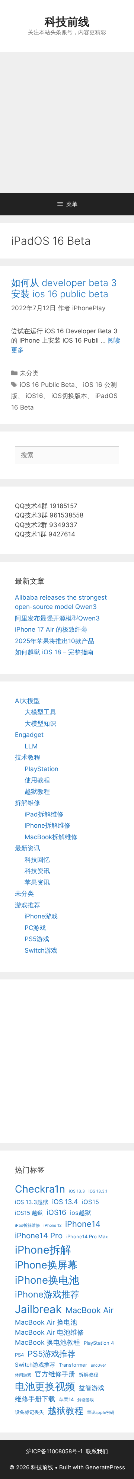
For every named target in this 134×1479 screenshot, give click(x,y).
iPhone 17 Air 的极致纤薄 (51, 629)
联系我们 (97, 1451)
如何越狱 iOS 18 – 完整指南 (54, 652)
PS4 (19, 1355)
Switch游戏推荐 (35, 1364)
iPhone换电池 (47, 1280)
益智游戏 (91, 1388)
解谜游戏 (85, 1400)
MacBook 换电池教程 (47, 1342)
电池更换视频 (45, 1386)
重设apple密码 (100, 1412)
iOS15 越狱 (29, 1212)
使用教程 (37, 780)
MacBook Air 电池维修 (49, 1332)
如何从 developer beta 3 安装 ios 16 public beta (64, 288)
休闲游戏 (23, 1375)
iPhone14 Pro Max (87, 1236)
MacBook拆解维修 (51, 837)
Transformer (73, 1365)
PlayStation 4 (99, 1343)
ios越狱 (80, 1212)
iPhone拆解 (43, 1249)
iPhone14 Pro (39, 1235)
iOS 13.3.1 (98, 1191)
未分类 (29, 373)
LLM (31, 746)
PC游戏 (35, 927)
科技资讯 (37, 871)
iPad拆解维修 (44, 814)
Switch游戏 (41, 950)
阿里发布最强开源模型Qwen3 (57, 618)
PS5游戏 (37, 939)
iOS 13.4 (65, 1202)
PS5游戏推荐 (52, 1353)
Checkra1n (40, 1189)
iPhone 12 (52, 1225)
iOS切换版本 (69, 396)
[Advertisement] (67, 122)
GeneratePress (105, 1467)
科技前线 (67, 21)
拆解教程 (88, 1374)
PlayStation (41, 769)
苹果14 (66, 1399)
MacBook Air (90, 1310)
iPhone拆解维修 (47, 825)
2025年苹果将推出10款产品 (54, 641)
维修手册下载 (35, 1399)
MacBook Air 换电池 (46, 1322)
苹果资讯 (37, 882)
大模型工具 (40, 712)
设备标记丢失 (29, 1412)
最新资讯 (27, 848)
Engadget (29, 734)
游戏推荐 (27, 905)
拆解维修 (27, 802)
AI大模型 (27, 701)
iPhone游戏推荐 (47, 1294)
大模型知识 (40, 723)
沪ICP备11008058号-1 (54, 1451)
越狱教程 (37, 791)
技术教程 (27, 757)
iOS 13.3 (77, 1191)
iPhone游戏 (41, 916)
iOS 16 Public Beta (47, 384)
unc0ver (98, 1365)
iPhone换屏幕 (46, 1265)
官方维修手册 (55, 1374)
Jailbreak (38, 1309)
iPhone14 (82, 1224)
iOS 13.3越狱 (31, 1202)
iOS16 (34, 396)
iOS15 (90, 1202)
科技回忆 (37, 859)
